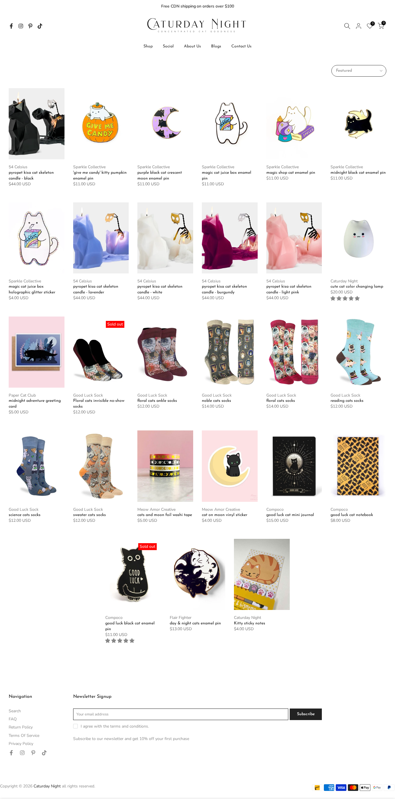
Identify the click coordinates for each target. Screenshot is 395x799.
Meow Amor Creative (156, 509)
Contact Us (241, 46)
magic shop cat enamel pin (290, 173)
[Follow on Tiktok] (40, 26)
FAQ (13, 719)
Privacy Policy (21, 743)
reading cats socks (347, 401)
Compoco (275, 509)
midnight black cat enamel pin (358, 173)
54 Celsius (18, 167)
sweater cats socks (89, 515)
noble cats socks (216, 401)
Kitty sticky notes (249, 623)
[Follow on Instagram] (20, 26)
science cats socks (24, 515)
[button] (346, 298)
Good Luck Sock (88, 395)
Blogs (216, 46)
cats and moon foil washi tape (164, 515)
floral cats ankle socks (157, 401)
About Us (192, 46)
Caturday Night (344, 281)
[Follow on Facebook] (11, 26)
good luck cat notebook (352, 515)
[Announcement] (197, 6)
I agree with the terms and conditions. (115, 726)
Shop (148, 46)
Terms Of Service (24, 735)
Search (15, 711)
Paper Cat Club (22, 395)
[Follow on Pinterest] (30, 26)
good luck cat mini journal (290, 515)
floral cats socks (280, 401)
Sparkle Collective (89, 167)
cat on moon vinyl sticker (224, 515)
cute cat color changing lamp (357, 286)
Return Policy (21, 727)
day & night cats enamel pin (195, 623)
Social (168, 46)
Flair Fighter (180, 617)
